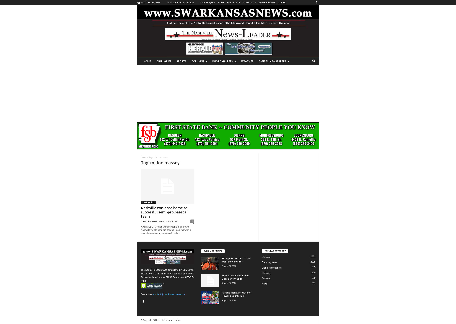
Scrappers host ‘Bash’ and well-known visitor (236, 260)
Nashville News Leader (153, 221)
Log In (282, 2)
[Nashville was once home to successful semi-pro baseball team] (167, 186)
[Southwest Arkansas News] (228, 31)
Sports (181, 61)
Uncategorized (148, 202)
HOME (221, 2)
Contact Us (233, 2)
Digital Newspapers (272, 61)
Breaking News (269, 262)
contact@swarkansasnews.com (169, 294)
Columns (198, 61)
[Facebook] (316, 2)
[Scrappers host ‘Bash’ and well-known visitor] (210, 263)
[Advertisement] (228, 92)
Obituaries (163, 61)
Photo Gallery (222, 61)
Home (147, 61)
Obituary (266, 273)
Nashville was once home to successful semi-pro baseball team (164, 212)
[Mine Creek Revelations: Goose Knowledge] (210, 280)
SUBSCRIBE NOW (267, 2)
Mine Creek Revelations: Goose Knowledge (235, 277)
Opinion (266, 278)
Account (248, 2)
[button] (314, 61)
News (265, 283)
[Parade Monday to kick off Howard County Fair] (210, 297)
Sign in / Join (207, 2)
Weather (247, 61)
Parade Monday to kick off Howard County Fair (236, 294)
